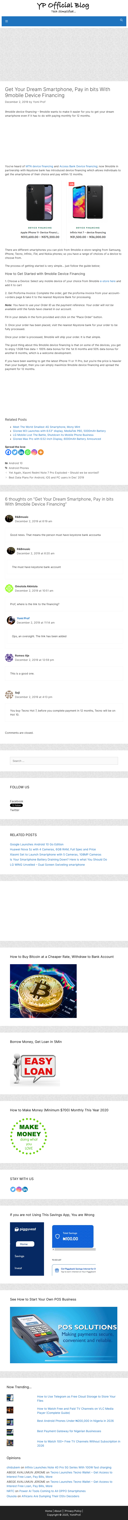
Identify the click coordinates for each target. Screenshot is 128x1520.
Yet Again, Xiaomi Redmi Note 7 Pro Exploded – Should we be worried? (54, 472)
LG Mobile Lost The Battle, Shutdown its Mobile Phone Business (53, 434)
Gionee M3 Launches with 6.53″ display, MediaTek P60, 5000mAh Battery (59, 431)
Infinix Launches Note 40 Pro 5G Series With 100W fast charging (68, 1467)
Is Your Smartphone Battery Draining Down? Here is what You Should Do (58, 859)
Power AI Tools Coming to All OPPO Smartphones (52, 1491)
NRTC (10, 1491)
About (57, 1511)
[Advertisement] (64, 51)
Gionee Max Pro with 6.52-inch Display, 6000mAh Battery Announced (57, 438)
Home (48, 1511)
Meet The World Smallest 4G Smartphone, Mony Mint (46, 427)
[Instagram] (34, 452)
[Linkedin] (21, 452)
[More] (41, 452)
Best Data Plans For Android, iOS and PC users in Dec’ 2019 (46, 477)
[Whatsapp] (28, 452)
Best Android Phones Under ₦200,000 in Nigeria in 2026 (75, 1420)
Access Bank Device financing (78, 166)
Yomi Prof (23, 618)
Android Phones (19, 468)
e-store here (108, 281)
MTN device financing (39, 166)
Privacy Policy (73, 1511)
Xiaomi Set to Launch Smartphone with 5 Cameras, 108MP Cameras (55, 854)
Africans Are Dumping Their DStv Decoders (50, 1496)
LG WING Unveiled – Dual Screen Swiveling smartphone (47, 864)
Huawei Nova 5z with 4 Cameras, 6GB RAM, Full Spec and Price (53, 849)
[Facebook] (8, 452)
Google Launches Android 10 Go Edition (37, 844)
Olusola (12, 1496)
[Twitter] (15, 452)
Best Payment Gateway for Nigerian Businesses (69, 1431)
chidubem (13, 1467)
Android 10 (15, 463)
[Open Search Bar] (121, 20)
